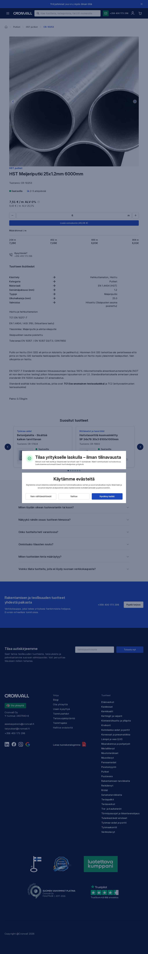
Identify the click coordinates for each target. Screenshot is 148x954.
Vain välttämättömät (40, 496)
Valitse (73, 496)
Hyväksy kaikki (107, 496)
